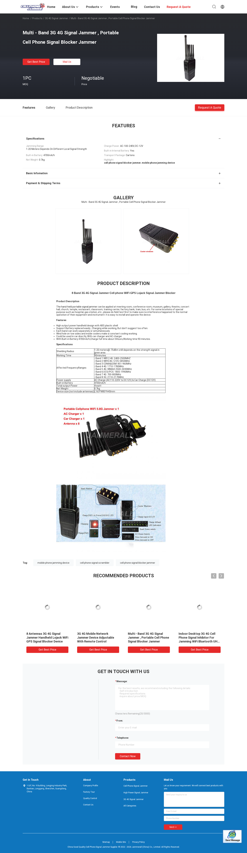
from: (119, 720)
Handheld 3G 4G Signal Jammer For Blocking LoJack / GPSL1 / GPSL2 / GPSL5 (46, 637)
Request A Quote (209, 107)
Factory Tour (89, 792)
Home (26, 18)
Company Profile (90, 785)
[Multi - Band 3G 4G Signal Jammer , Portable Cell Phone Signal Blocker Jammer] (190, 57)
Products (37, 18)
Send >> (173, 827)
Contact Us (88, 805)
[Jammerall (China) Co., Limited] (32, 6)
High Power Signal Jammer (136, 792)
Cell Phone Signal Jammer (136, 786)
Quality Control (90, 798)
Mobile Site (121, 842)
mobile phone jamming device (53, 562)
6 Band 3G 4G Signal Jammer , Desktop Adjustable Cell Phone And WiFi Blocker (148, 637)
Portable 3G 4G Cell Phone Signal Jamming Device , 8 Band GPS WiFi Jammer (95, 637)
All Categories (130, 806)
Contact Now (128, 756)
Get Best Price (36, 61)
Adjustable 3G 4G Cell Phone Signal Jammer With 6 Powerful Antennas (198, 637)
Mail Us (67, 61)
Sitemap (106, 842)
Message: (121, 681)
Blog (134, 6)
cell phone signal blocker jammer (137, 562)
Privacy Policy (138, 842)
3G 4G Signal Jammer (56, 18)
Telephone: (122, 737)
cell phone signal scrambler (94, 562)
